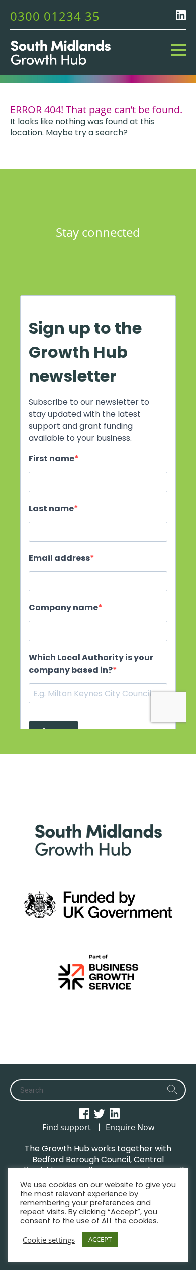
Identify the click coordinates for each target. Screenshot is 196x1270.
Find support (66, 1127)
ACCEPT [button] (100, 1239)
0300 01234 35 (55, 16)
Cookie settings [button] (49, 1239)
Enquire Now (130, 1127)
